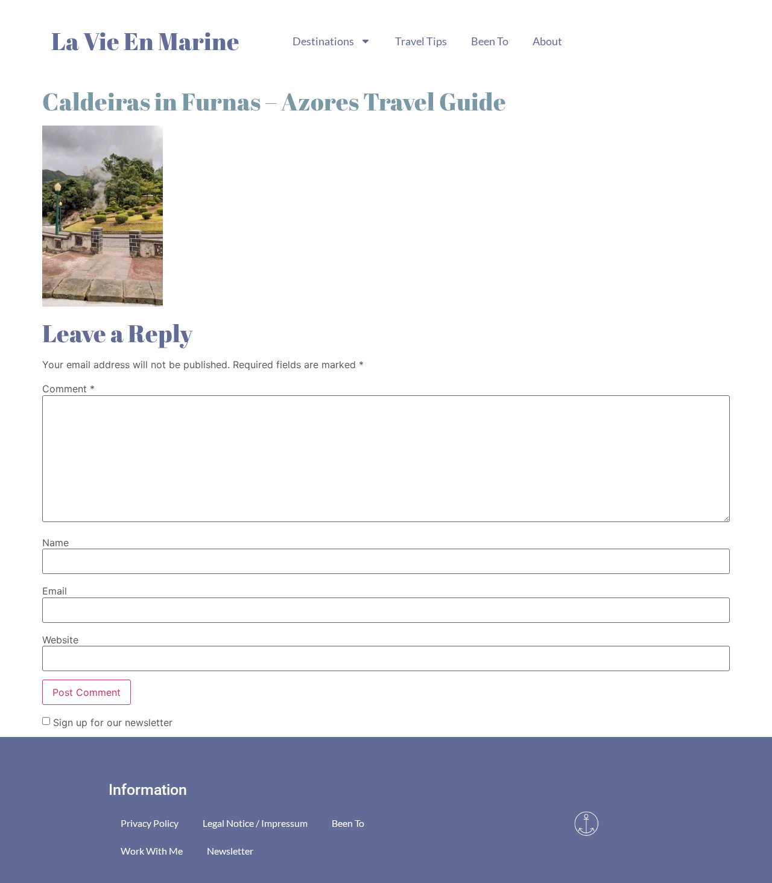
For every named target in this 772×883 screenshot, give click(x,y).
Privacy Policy (150, 823)
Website (60, 640)
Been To (489, 41)
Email (54, 591)
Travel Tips (421, 41)
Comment (68, 389)
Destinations (323, 41)
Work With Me (152, 850)
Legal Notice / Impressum (255, 823)
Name (55, 542)
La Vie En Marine (145, 41)
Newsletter (230, 850)
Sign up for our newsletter (112, 722)
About (547, 41)
